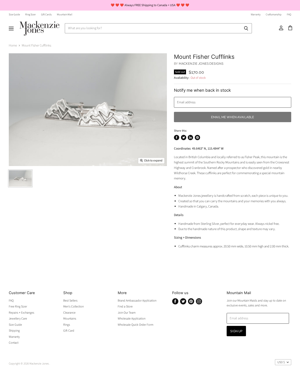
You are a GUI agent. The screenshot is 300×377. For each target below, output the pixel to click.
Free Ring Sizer (18, 306)
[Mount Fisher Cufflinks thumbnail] (20, 178)
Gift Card (68, 331)
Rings (66, 325)
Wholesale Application (131, 318)
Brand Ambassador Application (137, 300)
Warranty (255, 14)
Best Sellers (70, 300)
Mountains (69, 318)
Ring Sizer (30, 14)
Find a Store (125, 306)
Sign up (236, 331)
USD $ (281, 362)
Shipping (14, 331)
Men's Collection (73, 306)
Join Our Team (127, 313)
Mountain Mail (64, 14)
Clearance (69, 313)
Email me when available (232, 117)
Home (13, 45)
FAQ (289, 14)
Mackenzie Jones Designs (201, 63)
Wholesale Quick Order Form (135, 325)
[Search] (246, 28)
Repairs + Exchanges (21, 313)
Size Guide (14, 14)
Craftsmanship (274, 14)
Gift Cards (46, 14)
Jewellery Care (18, 318)
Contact (13, 343)
